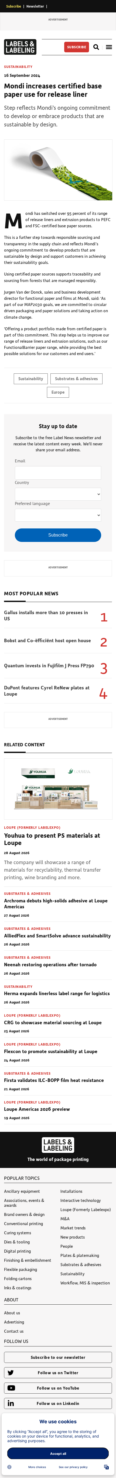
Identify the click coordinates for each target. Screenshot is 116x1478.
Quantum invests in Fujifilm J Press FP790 (49, 665)
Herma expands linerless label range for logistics (57, 993)
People (66, 1246)
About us (12, 1312)
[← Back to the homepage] (20, 53)
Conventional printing (23, 1223)
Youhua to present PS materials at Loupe (52, 839)
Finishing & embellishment (27, 1260)
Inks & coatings (17, 1287)
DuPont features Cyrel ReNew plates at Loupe (47, 690)
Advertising (14, 1322)
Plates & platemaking (79, 1255)
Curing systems (17, 1232)
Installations (71, 1191)
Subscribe (13, 6)
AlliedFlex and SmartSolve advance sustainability (57, 935)
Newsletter (35, 6)
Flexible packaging (20, 1269)
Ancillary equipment (22, 1191)
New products (72, 1237)
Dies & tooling (17, 1242)
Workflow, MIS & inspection (85, 1282)
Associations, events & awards (24, 1203)
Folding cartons (18, 1278)
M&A (65, 1218)
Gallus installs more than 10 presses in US (46, 615)
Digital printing (17, 1251)
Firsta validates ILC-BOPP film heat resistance (54, 1080)
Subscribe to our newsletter (58, 1357)
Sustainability (18, 66)
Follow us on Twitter (58, 1372)
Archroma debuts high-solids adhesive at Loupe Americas (56, 903)
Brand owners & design (24, 1214)
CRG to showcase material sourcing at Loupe (53, 1022)
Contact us (13, 1331)
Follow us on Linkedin (58, 1403)
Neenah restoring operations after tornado (50, 964)
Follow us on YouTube (58, 1388)
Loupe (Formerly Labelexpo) (32, 827)
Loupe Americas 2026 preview (37, 1109)
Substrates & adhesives (76, 378)
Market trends (73, 1227)
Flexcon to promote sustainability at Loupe (50, 1051)
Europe (58, 392)
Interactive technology (80, 1200)
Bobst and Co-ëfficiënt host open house (47, 640)
